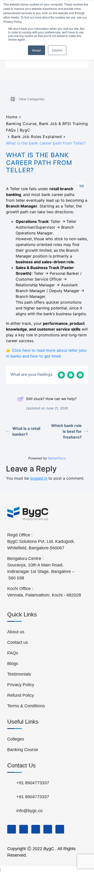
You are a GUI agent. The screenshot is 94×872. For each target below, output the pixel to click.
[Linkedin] (35, 829)
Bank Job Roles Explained (36, 136)
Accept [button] (36, 50)
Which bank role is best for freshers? (66, 431)
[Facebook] (11, 829)
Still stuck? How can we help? (51, 398)
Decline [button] (57, 50)
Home (11, 116)
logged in (38, 478)
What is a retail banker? (26, 431)
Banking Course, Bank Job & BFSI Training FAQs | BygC (47, 126)
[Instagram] (47, 829)
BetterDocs (57, 458)
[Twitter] (23, 829)
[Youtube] (59, 829)
